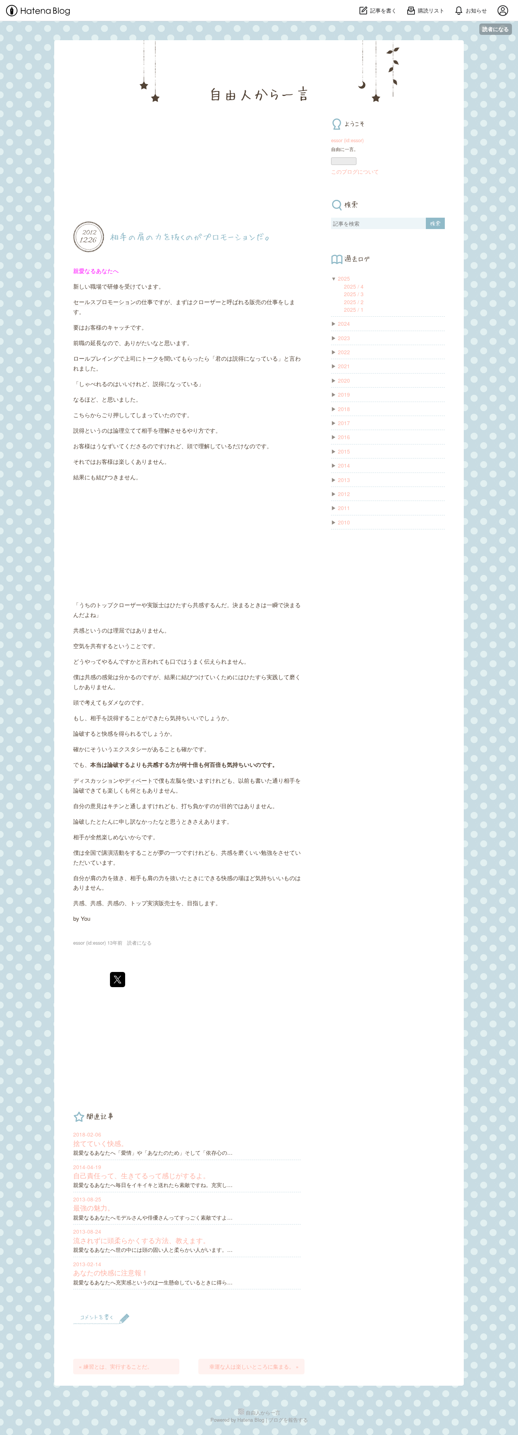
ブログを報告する (288, 1419)
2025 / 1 (354, 309)
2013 (344, 480)
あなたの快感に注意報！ (110, 1272)
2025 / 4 (354, 286)
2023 (344, 338)
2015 (344, 451)
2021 (344, 366)
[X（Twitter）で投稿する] (117, 979)
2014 (344, 465)
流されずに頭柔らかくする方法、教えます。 (141, 1240)
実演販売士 (161, 903)
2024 (344, 323)
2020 (344, 380)
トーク (150, 358)
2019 (344, 394)
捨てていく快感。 (100, 1143)
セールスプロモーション (104, 302)
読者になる (495, 29)
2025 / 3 (354, 294)
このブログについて (355, 171)
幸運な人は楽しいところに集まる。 (254, 1366)
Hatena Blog (250, 1419)
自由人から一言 (259, 93)
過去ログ (357, 258)
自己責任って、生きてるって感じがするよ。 (141, 1175)
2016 (344, 437)
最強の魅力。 (93, 1207)
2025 (344, 278)
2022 (344, 352)
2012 (344, 494)
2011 (344, 508)
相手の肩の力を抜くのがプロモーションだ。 (191, 236)
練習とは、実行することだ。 (115, 1366)
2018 (344, 409)
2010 (344, 522)
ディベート (138, 780)
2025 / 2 (354, 302)
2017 (344, 423)
